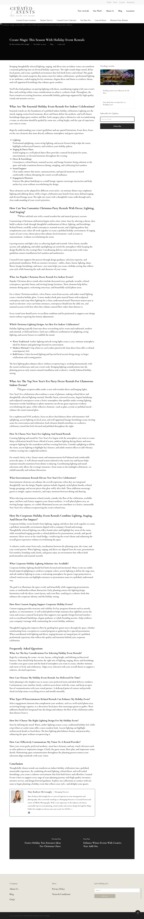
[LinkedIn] (29, 813)
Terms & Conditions (61, 894)
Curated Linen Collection (66, 20)
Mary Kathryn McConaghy (20, 44)
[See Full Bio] (72, 809)
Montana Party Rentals (119, 20)
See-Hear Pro (85, 20)
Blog (51, 44)
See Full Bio (66, 809)
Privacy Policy (58, 889)
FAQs (12, 899)
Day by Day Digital (44, 916)
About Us (13, 889)
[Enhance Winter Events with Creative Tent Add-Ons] (103, 843)
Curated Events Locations (26, 20)
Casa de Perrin (100, 20)
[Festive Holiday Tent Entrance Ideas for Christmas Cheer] (40, 843)
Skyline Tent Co (46, 20)
